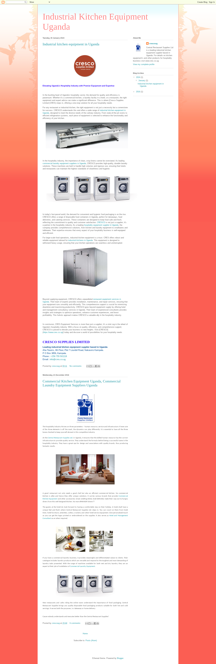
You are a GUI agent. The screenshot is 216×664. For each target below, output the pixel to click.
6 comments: (75, 623)
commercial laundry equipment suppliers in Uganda (64, 163)
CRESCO (101, 222)
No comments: (76, 366)
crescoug (153, 43)
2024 (138, 77)
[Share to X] (93, 366)
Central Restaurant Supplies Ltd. (60, 438)
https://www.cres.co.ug (53, 332)
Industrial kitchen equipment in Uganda (71, 44)
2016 (138, 92)
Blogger (120, 658)
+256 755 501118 (59, 356)
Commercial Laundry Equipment (82, 566)
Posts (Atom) (91, 640)
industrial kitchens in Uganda (80, 240)
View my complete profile (143, 64)
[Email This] (87, 366)
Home (85, 633)
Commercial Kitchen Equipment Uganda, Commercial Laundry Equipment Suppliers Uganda (82, 383)
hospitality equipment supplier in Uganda (101, 225)
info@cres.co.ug (58, 359)
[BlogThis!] (90, 366)
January (142, 80)
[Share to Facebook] (96, 366)
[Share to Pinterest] (98, 366)
